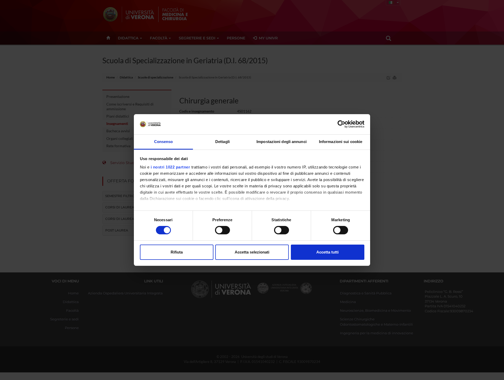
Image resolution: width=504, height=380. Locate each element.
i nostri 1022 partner (170, 167)
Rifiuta (177, 252)
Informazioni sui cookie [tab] (340, 141)
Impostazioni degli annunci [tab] (281, 141)
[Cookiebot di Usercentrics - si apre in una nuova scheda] (341, 124)
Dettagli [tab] (222, 141)
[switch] (222, 230)
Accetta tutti (327, 252)
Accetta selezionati (252, 252)
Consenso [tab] (163, 141)
